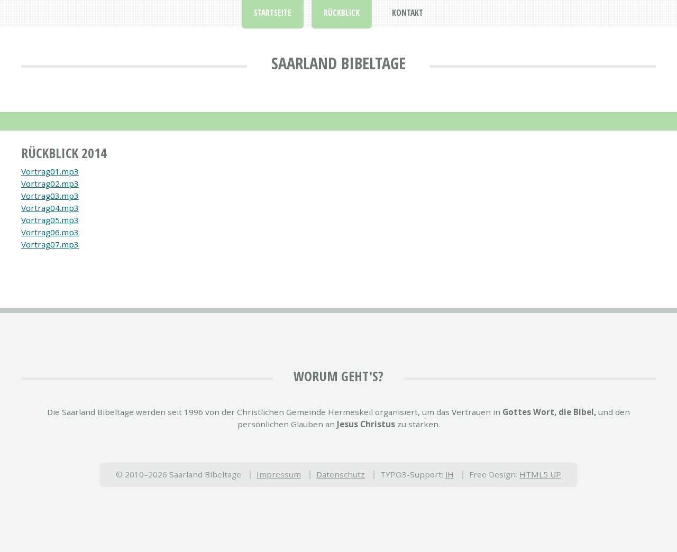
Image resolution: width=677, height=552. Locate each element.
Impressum (279, 474)
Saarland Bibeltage (338, 63)
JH (449, 474)
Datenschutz (340, 474)
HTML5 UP (540, 474)
